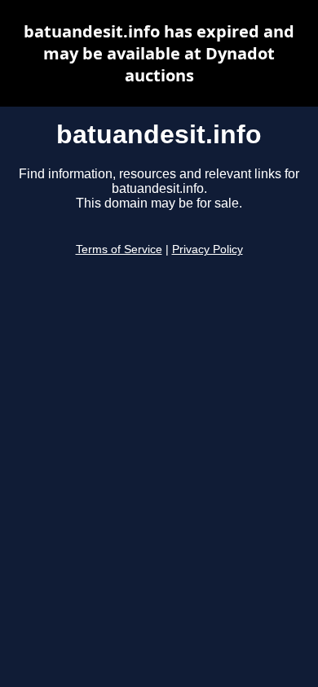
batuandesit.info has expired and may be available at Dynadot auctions (159, 53)
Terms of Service (119, 249)
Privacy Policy (207, 249)
